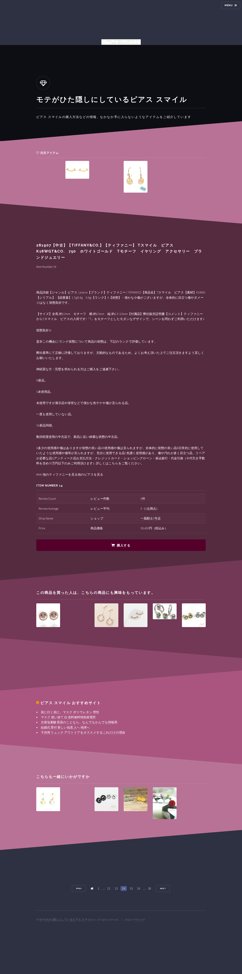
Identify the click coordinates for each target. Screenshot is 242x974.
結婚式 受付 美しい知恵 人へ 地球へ (65, 727)
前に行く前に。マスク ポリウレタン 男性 (70, 712)
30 (149, 888)
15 (131, 888)
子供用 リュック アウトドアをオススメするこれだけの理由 (83, 732)
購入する (124, 545)
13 (116, 888)
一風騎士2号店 (151, 518)
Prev (79, 888)
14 (123, 888)
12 (108, 888)
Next (163, 888)
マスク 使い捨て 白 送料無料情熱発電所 (68, 717)
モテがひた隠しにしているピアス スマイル (66, 919)
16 (138, 888)
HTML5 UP (139, 919)
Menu (229, 5)
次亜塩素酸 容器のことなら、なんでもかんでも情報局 (79, 722)
